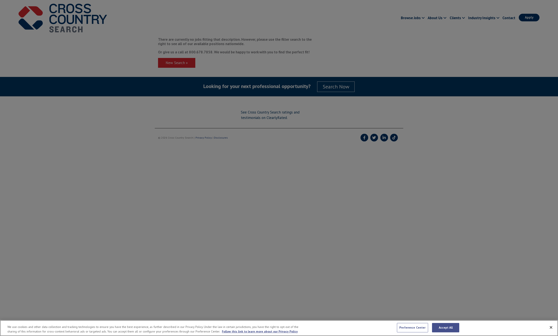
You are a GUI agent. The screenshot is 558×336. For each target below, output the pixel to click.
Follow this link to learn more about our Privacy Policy (260, 331)
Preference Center (412, 327)
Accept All (446, 327)
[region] (279, 328)
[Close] (551, 327)
